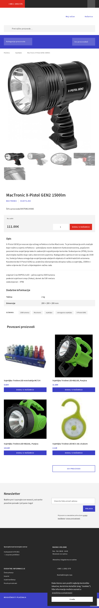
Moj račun (70, 16)
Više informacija (91, 4)
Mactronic (11, 201)
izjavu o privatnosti (73, 518)
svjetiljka (49, 312)
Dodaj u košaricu (81, 227)
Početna (7, 53)
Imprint (6, 576)
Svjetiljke (18, 53)
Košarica (89, 16)
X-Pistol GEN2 (81, 312)
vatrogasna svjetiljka (64, 312)
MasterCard (6, 603)
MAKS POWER (13, 16)
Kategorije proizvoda (15, 41)
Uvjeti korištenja (10, 580)
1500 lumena (24, 312)
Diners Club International (36, 603)
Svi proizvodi (74, 468)
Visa (25, 603)
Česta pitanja (8, 572)
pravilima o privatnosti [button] (62, 592)
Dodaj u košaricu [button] (25, 390)
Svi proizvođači (81, 42)
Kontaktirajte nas (64, 575)
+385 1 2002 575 (16, 4)
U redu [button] (72, 599)
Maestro (15, 603)
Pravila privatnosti (10, 583)
